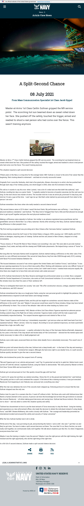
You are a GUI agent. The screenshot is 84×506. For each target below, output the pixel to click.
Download (38, 153)
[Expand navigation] (5, 7)
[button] (44, 2)
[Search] (79, 7)
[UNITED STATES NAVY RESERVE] (19, 476)
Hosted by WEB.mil (29, 491)
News (41, 12)
